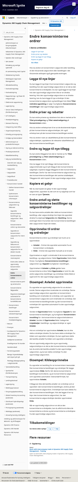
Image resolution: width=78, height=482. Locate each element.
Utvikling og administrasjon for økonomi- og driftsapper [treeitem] (14, 420)
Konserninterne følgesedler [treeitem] (16, 289)
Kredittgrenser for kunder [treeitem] (16, 343)
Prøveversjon (55, 25)
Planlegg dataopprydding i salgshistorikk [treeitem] (16, 362)
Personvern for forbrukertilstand (13, 481)
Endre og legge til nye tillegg (41, 57)
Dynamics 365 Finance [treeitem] (11, 425)
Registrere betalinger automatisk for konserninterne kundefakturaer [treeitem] (18, 297)
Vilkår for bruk (32, 481)
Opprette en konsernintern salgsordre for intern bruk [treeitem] (18, 234)
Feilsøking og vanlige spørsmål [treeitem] (13, 66)
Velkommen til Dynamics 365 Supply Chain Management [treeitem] (15, 53)
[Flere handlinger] (74, 30)
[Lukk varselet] (74, 4)
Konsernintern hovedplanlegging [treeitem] (15, 319)
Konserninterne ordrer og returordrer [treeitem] (18, 226)
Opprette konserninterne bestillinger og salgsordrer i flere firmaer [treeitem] (17, 216)
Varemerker (44, 481)
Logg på (73, 18)
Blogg (50, 478)
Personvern (66, 478)
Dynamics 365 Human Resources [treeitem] (11, 433)
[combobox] (13, 32)
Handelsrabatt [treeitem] (12, 347)
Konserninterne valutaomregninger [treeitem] (15, 312)
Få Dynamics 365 (56, 21)
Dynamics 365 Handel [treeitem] (11, 429)
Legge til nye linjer (37, 52)
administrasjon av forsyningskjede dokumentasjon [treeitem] (12, 45)
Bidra (58, 478)
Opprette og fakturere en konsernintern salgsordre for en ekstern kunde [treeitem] (16, 247)
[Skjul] (25, 28)
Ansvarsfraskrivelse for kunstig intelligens (16, 478)
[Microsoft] (3, 17)
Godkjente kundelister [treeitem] (14, 340)
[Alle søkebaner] (31, 30)
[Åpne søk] (67, 18)
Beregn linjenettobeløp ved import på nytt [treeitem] (15, 356)
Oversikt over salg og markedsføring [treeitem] (14, 164)
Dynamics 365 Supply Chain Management (49, 30)
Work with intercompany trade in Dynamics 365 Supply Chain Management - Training (51, 450)
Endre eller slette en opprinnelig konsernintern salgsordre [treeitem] (17, 265)
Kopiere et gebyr (37, 59)
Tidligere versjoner (39, 478)
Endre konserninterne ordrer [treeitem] (16, 275)
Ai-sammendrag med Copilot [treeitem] (15, 71)
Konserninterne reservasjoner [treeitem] (16, 257)
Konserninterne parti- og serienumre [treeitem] (18, 283)
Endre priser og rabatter (39, 54)
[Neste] (62, 17)
